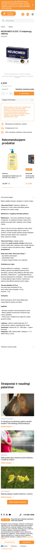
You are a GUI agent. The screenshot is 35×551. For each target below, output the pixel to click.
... (6, 27)
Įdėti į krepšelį (25, 93)
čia (10, 8)
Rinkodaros (23, 546)
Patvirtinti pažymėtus (9, 542)
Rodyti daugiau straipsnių (17, 502)
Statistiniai (14, 546)
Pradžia (3, 27)
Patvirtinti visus (27, 542)
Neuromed (4, 36)
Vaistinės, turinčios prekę (24, 89)
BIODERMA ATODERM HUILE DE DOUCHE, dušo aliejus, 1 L (11, 176)
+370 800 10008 (28, 515)
